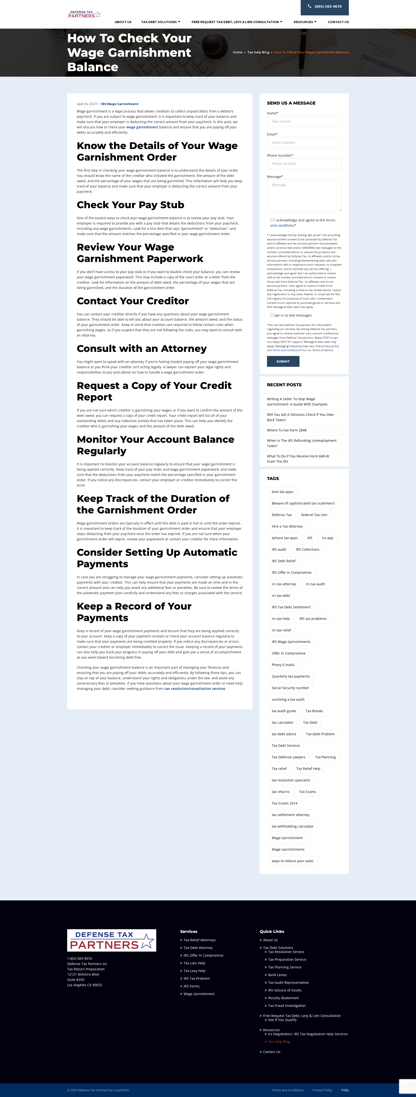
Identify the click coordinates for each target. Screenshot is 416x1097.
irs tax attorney (284, 584)
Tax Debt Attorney (198, 947)
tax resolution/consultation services (194, 688)
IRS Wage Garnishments (291, 641)
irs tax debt (281, 595)
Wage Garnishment (287, 837)
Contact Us (338, 22)
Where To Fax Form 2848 (286, 430)
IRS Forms (192, 986)
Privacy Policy (322, 1090)
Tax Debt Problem (320, 734)
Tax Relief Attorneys (200, 940)
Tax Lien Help (194, 963)
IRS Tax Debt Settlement (291, 607)
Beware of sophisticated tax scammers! (303, 503)
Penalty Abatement (283, 998)
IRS (309, 538)
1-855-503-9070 (79, 958)
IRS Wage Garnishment (119, 104)
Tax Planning (325, 757)
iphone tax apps (285, 538)
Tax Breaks (314, 711)
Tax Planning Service (284, 967)
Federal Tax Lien (314, 514)
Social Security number (290, 688)
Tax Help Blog (258, 52)
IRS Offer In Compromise (203, 955)
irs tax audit (315, 584)
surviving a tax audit (288, 699)
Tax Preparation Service (287, 959)
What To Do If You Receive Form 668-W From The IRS (298, 459)
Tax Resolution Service (286, 951)
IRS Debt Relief (284, 561)
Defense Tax (282, 514)
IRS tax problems (313, 618)
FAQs (345, 1090)
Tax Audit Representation (288, 982)
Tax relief (279, 768)
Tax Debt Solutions (159, 22)
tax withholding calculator (293, 826)
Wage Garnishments (288, 849)
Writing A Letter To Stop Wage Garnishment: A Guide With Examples (297, 401)
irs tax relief (281, 630)
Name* (273, 113)
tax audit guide (284, 711)
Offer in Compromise (289, 653)
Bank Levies (277, 974)
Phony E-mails (283, 664)
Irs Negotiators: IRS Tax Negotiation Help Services (308, 1034)
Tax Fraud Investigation (287, 1005)
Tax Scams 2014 (284, 803)
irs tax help (281, 618)
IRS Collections (307, 549)
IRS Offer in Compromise (292, 572)
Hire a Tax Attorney (287, 526)
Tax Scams (307, 791)
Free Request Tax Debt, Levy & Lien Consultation (235, 22)
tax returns (281, 791)
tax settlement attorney (290, 814)
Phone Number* (280, 155)
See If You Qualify (282, 1019)
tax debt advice (284, 734)
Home (237, 52)
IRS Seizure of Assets (285, 990)
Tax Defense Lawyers (289, 757)
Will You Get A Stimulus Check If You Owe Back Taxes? (300, 417)
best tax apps (282, 491)
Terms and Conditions (286, 350)
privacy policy (330, 346)
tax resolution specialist (291, 780)
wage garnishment (142, 127)
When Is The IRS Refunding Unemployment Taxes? (302, 443)
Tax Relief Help (308, 768)
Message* (275, 176)
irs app (327, 538)
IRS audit (279, 549)
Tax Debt (310, 722)
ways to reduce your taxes (293, 861)
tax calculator (282, 722)
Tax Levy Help (195, 970)
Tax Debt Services (286, 745)
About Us (123, 22)
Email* (272, 134)
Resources (303, 22)
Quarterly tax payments (291, 676)
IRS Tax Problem (197, 978)
